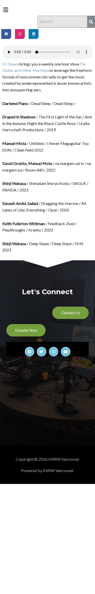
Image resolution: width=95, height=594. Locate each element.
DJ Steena (11, 63)
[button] (5, 9)
